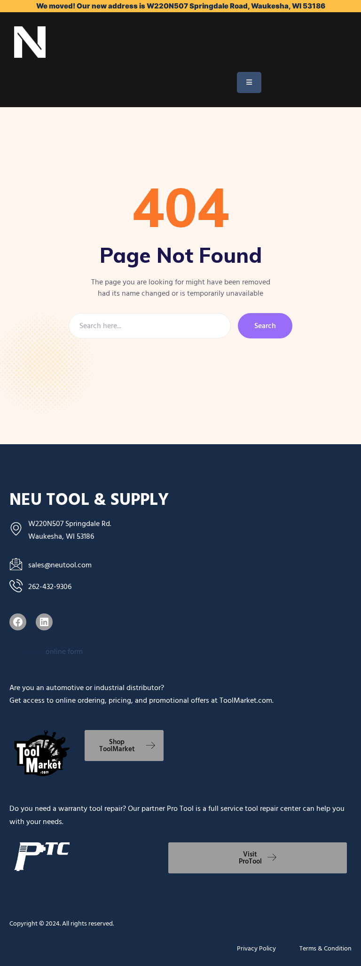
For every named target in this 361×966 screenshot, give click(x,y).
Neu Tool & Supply (89, 499)
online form (64, 651)
